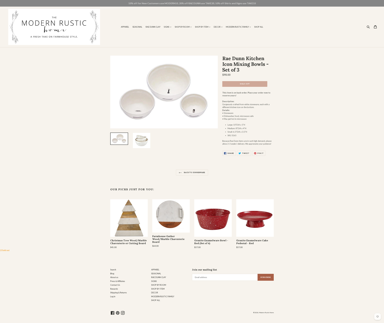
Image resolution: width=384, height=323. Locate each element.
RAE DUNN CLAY (153, 27)
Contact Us (115, 285)
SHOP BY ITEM (203, 26)
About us (114, 277)
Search (113, 269)
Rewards (114, 289)
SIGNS (168, 26)
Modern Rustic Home (266, 312)
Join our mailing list (204, 269)
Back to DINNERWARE (194, 172)
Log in (112, 296)
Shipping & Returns (118, 292)
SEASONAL (137, 27)
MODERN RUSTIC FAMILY (239, 26)
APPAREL (125, 27)
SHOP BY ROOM (184, 26)
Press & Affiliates (117, 281)
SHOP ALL (258, 27)
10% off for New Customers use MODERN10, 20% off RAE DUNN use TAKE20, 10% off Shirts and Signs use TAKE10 (192, 3)
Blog (112, 273)
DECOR (219, 26)
